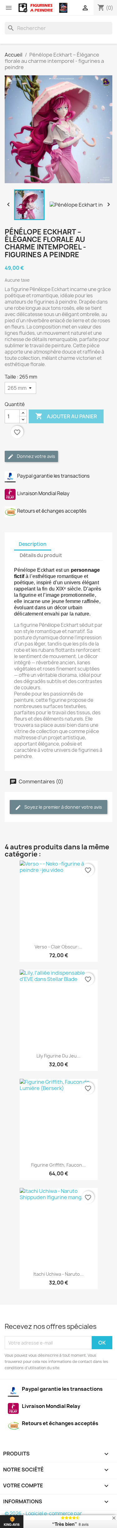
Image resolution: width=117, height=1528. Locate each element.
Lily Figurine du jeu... (58, 1056)
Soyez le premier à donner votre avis (62, 807)
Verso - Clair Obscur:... (58, 947)
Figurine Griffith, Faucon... (58, 1165)
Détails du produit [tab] (41, 555)
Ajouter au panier (66, 416)
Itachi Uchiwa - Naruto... (58, 1274)
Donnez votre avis (35, 456)
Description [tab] (32, 544)
